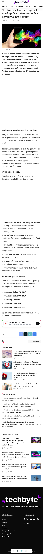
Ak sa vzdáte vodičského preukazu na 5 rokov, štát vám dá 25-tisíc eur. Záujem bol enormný (27, 353)
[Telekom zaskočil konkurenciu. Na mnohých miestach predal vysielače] (36, 478)
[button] (3, 2)
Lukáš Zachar (6, 21)
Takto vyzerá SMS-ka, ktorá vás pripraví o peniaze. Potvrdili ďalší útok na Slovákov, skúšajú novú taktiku (15, 455)
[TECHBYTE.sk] (21, 2)
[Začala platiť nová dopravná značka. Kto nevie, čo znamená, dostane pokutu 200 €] (7, 365)
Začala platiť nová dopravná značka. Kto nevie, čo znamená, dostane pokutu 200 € (27, 364)
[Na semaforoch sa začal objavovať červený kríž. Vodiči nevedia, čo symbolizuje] (7, 376)
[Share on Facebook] (13, 551)
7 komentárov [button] (35, 341)
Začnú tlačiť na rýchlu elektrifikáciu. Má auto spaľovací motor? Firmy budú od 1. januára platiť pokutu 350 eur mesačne (21, 424)
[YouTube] (31, 519)
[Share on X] (17, 551)
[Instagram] (38, 519)
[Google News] (34, 519)
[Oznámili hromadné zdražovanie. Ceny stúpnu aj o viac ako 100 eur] (7, 386)
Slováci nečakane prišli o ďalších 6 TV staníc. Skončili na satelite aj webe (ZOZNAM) (15, 467)
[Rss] (28, 523)
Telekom (5, 54)
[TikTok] (25, 523)
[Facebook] (24, 519)
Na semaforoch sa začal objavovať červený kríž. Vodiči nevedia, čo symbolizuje (25, 375)
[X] (27, 519)
